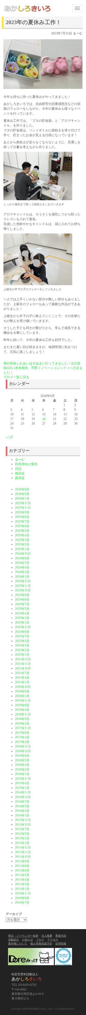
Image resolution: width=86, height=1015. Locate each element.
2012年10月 (23, 824)
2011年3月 (22, 884)
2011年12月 (23, 847)
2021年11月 (23, 664)
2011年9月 (22, 861)
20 (43, 419)
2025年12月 (23, 503)
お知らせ (27, 939)
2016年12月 (23, 746)
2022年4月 (22, 641)
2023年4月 (22, 613)
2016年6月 (22, 755)
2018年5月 (22, 719)
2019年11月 (23, 700)
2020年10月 (23, 687)
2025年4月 (22, 535)
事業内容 (60, 935)
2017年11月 (23, 728)
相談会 (20, 473)
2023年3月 (22, 618)
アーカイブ (14, 914)
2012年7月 (22, 829)
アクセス (52, 939)
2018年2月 (22, 723)
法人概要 (46, 935)
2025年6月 (22, 526)
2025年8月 (22, 517)
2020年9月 (22, 691)
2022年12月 (23, 627)
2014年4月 (22, 811)
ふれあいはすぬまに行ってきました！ (37, 363)
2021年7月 (22, 673)
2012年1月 (22, 843)
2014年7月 (22, 801)
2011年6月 (22, 870)
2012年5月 (22, 833)
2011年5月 (22, 875)
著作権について (17, 943)
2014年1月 (22, 815)
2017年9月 (22, 732)
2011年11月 (23, 852)
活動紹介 (13, 939)
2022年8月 (22, 631)
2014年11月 (23, 792)
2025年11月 (23, 507)
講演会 (20, 478)
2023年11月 (23, 586)
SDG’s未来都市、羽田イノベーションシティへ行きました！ (43, 368)
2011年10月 (23, 856)
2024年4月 (22, 567)
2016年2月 (22, 769)
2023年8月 (22, 599)
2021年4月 (22, 677)
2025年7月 (22, 521)
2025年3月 (22, 540)
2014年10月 (23, 797)
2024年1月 (22, 576)
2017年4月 (22, 737)
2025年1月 (22, 549)
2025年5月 (22, 530)
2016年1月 (22, 774)
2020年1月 (22, 696)
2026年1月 (22, 498)
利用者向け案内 (26, 464)
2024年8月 (22, 558)
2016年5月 (22, 760)
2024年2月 (22, 572)
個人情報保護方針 (41, 943)
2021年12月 (23, 659)
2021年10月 (23, 668)
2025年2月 (22, 544)
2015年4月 (22, 783)
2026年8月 (22, 489)
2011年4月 (22, 879)
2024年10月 (23, 553)
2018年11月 (23, 714)
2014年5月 (22, 806)
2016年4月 (22, 765)
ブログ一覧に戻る (16, 377)
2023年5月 (22, 608)
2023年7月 (22, 604)
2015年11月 (23, 778)
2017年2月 (22, 742)
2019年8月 (22, 705)
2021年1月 (22, 682)
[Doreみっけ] (31, 956)
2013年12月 (23, 820)
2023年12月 (23, 581)
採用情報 (60, 943)
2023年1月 (22, 622)
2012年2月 (22, 838)
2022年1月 (22, 654)
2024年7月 (22, 563)
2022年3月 (22, 645)
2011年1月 (22, 889)
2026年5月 (22, 494)
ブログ (40, 939)
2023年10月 (23, 590)
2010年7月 (22, 902)
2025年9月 (22, 512)
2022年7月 (22, 636)
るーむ (78, 33)
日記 (18, 468)
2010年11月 (23, 893)
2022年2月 (22, 650)
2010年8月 (22, 898)
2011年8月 (22, 866)
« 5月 (9, 437)
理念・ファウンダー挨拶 (23, 935)
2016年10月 (23, 751)
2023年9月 (22, 595)
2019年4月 (22, 709)
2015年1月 (22, 788)
